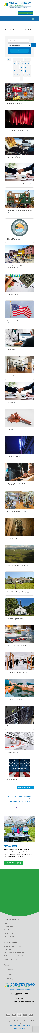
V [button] (17, 75)
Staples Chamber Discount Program (14, 952)
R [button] (21, 71)
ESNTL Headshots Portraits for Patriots (15, 956)
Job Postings (19, 799)
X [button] (25, 75)
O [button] (29, 67)
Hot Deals (14, 796)
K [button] (14, 67)
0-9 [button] (9, 59)
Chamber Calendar (26, 13)
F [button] (14, 63)
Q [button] (18, 71)
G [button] (18, 63)
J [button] (28, 63)
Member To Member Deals (24, 796)
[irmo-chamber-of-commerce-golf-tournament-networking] (19, 841)
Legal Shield (7, 949)
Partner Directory (9, 930)
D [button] (25, 59)
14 (29, 839)
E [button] (29, 59)
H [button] (22, 63)
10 (23, 839)
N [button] (25, 67)
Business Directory (13, 794)
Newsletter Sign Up (14, 863)
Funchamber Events (9, 936)
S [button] (25, 71)
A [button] (14, 59)
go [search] (20, 51)
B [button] (18, 59)
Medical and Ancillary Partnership (13, 946)
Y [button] (29, 75)
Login (5, 923)
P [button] (14, 71)
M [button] (21, 67)
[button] (25, 787)
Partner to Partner (9, 926)
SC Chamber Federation (10, 959)
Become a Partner (9, 933)
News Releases (22, 794)
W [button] (21, 75)
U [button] (14, 75)
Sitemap (22, 1028)
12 (26, 839)
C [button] (21, 59)
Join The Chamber (25, 801)
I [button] (25, 63)
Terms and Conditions (17, 1025)
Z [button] (21, 79)
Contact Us (26, 799)
